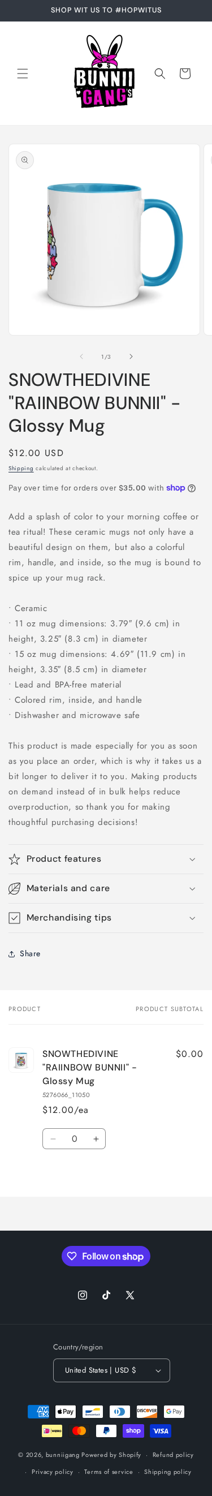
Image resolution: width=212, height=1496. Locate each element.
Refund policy (173, 1454)
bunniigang (63, 1454)
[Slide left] (81, 356)
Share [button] (30, 953)
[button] (22, 73)
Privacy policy (52, 1471)
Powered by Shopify (111, 1454)
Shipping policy (168, 1471)
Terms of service (108, 1471)
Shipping (21, 468)
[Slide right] (131, 356)
